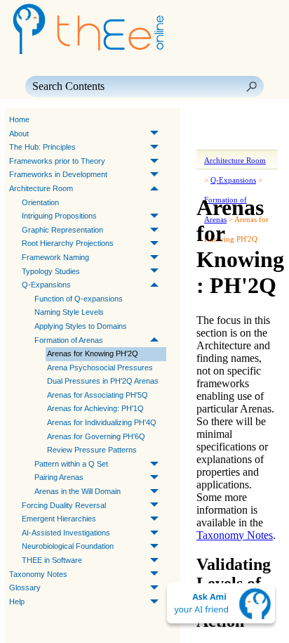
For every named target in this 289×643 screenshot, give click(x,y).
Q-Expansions (46, 284)
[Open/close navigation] (251, 120)
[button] (251, 86)
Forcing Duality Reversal (64, 505)
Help (17, 601)
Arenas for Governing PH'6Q (96, 436)
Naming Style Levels (69, 312)
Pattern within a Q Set (71, 464)
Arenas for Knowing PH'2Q (92, 353)
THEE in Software (52, 560)
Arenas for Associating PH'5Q (97, 395)
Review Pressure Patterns (92, 450)
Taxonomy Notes (38, 574)
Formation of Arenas (68, 340)
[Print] (212, 140)
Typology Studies (51, 271)
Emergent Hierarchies (59, 518)
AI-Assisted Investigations (66, 532)
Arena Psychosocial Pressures (100, 367)
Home (19, 119)
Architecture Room (41, 188)
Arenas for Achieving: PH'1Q (95, 408)
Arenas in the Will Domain (77, 491)
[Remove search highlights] (262, 140)
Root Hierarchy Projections (68, 243)
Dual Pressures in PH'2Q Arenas (103, 381)
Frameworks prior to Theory (57, 161)
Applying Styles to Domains (80, 326)
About (19, 133)
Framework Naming (55, 257)
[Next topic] (229, 120)
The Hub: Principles (42, 147)
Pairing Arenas (58, 477)
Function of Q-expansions (78, 298)
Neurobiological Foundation (68, 546)
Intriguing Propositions (59, 216)
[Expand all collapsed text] (237, 140)
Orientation (40, 202)
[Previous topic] (209, 120)
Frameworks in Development (58, 174)
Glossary (25, 587)
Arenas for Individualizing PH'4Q (101, 422)
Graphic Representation (62, 230)
